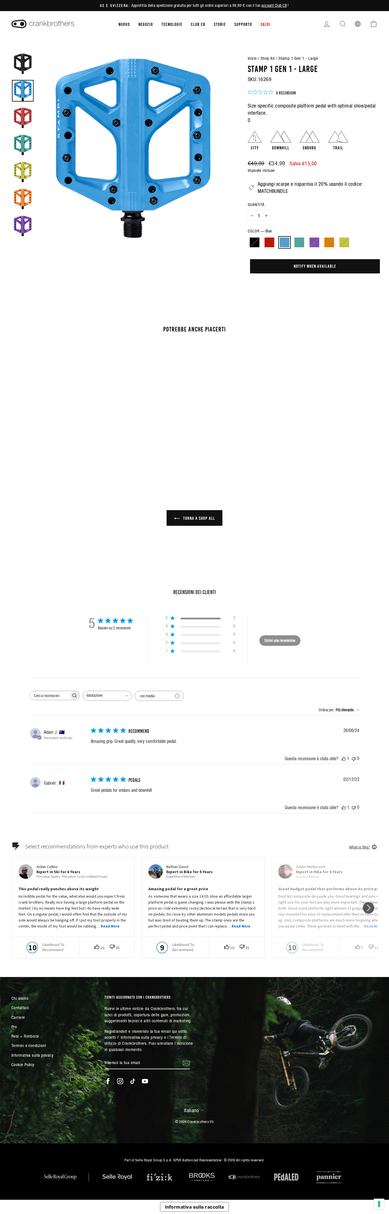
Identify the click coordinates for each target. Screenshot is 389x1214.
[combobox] (107, 696)
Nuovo (124, 24)
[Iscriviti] (186, 1063)
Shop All (268, 58)
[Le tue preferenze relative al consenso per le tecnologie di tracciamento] (379, 1204)
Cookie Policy (22, 1064)
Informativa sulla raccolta (194, 1207)
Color (260, 231)
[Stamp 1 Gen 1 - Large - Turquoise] (55, 455)
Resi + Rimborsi (25, 1036)
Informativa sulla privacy (32, 1055)
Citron (344, 242)
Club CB (198, 24)
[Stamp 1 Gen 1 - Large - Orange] (70, 455)
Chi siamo (19, 998)
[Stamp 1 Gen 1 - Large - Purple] (62, 455)
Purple (314, 242)
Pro (14, 1026)
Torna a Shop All (198, 518)
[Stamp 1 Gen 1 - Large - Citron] (78, 455)
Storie (220, 24)
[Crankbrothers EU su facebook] (108, 1081)
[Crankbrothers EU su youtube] (145, 1081)
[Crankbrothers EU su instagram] (120, 1081)
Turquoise (299, 242)
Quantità (256, 204)
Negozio (145, 24)
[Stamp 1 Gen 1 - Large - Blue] (47, 455)
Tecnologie (171, 24)
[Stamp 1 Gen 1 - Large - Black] (31, 455)
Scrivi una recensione (280, 640)
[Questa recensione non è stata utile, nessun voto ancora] (354, 758)
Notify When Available (315, 265)
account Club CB (274, 5)
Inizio (252, 58)
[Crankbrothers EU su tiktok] (132, 1081)
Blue (284, 242)
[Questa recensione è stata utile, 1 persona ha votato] (344, 758)
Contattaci (20, 1007)
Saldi (266, 24)
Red (269, 242)
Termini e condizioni (28, 1045)
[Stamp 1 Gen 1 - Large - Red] (39, 455)
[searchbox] (49, 695)
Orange (329, 242)
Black (254, 242)
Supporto (243, 24)
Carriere (18, 1017)
